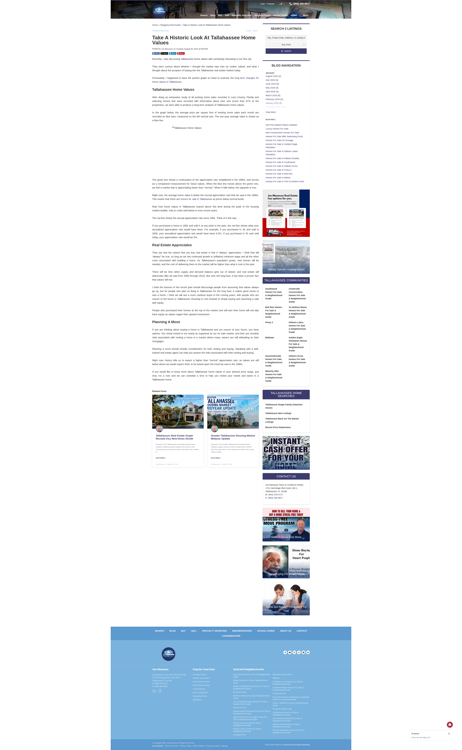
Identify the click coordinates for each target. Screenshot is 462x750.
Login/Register (231, 636)
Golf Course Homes (201, 682)
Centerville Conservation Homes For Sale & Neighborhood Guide (297, 295)
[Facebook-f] (285, 652)
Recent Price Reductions (278, 427)
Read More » (161, 458)
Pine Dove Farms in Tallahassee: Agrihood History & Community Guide (291, 698)
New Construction (200, 692)
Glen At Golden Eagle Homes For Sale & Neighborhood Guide (250, 703)
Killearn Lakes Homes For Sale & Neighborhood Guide (247, 730)
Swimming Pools (200, 696)
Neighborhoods (242, 631)
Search (159, 631)
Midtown (269, 337)
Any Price (286, 44)
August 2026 (272, 76)
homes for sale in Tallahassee (197, 199)
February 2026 (273, 99)
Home (155, 25)
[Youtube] (290, 652)
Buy (183, 631)
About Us (285, 631)
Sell (194, 631)
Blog (173, 631)
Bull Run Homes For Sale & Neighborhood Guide (251, 697)
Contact (302, 631)
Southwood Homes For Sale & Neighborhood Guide (286, 713)
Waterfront (197, 700)
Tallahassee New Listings (278, 413)
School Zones (266, 631)
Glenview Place (240, 707)
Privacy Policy (186, 746)
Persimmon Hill (279, 693)
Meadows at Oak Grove (283, 674)
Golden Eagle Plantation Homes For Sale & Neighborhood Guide (298, 344)
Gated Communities (201, 678)
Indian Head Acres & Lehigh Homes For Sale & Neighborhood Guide (250, 718)
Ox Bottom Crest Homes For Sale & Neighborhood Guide (288, 683)
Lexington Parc (239, 735)
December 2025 (273, 107)
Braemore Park (239, 692)
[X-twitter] (299, 652)
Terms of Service (171, 746)
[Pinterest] (303, 652)
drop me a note (161, 375)
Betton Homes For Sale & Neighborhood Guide (250, 681)
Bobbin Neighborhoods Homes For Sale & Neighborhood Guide (251, 687)
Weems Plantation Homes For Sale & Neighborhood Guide (289, 731)
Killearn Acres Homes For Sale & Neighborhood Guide (247, 724)
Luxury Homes (199, 689)
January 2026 (272, 103)
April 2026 (270, 91)
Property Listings (212, 746)
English (282, 4)
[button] (156, 53)
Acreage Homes (200, 674)
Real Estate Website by (287, 745)
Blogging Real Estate (170, 25)
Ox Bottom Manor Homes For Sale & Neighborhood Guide (288, 688)
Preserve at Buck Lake (282, 709)
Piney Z (269, 322)
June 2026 (271, 84)
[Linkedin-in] (308, 652)
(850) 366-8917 (275, 498)
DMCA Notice (198, 746)
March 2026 (271, 95)
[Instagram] (294, 652)
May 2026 (270, 88)
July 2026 (270, 80)
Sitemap (224, 746)
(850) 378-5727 (275, 494)
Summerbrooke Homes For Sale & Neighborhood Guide (287, 719)
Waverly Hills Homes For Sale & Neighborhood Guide (286, 725)
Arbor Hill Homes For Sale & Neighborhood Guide (251, 675)
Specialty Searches (214, 631)
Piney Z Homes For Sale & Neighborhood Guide (290, 704)
